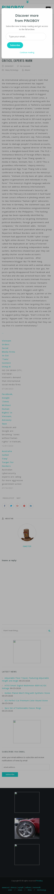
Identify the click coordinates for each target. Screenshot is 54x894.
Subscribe (15, 45)
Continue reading (27, 52)
